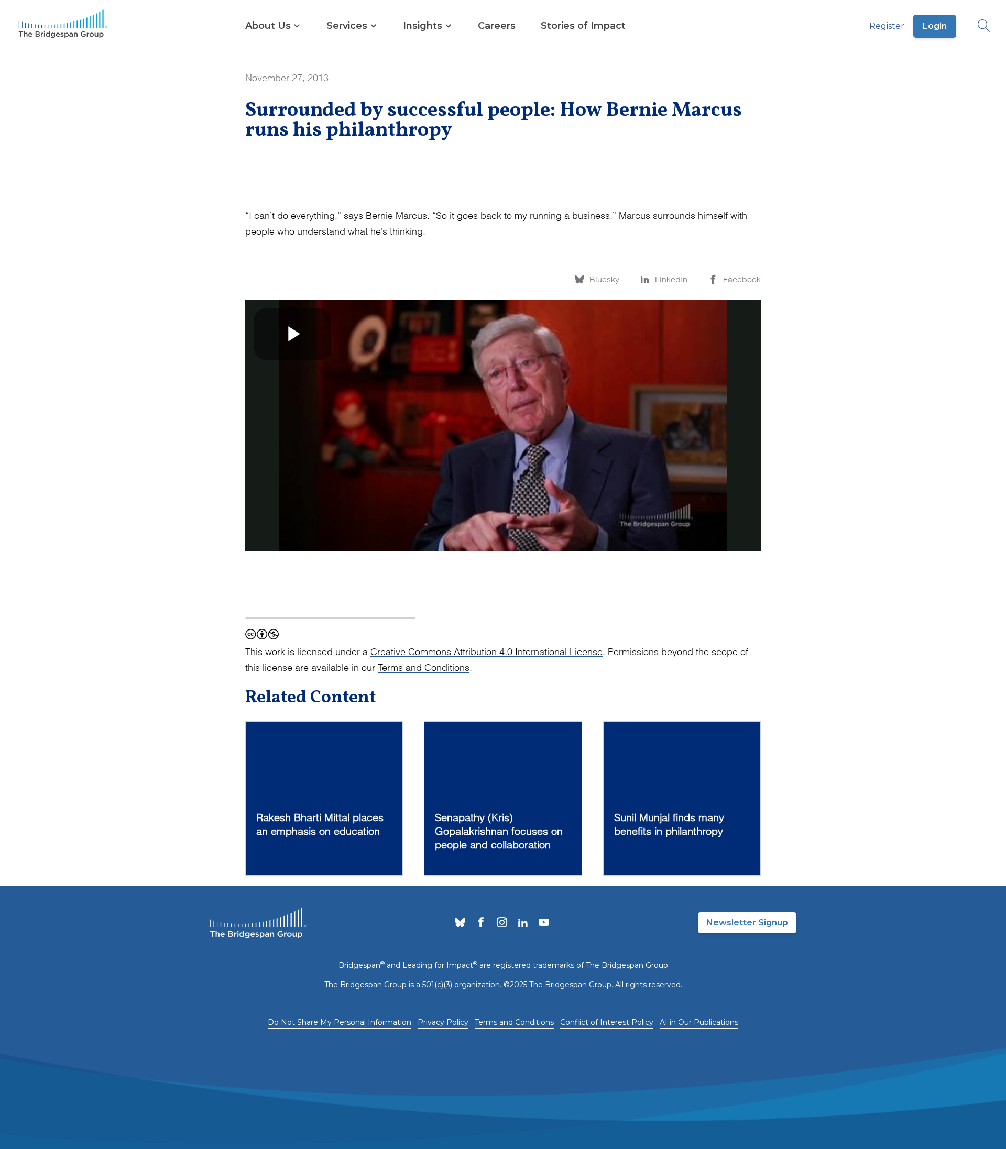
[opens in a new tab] (460, 923)
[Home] (62, 26)
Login (935, 26)
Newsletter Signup (747, 922)
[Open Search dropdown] (978, 26)
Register (886, 26)
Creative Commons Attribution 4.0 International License (486, 652)
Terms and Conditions (423, 667)
